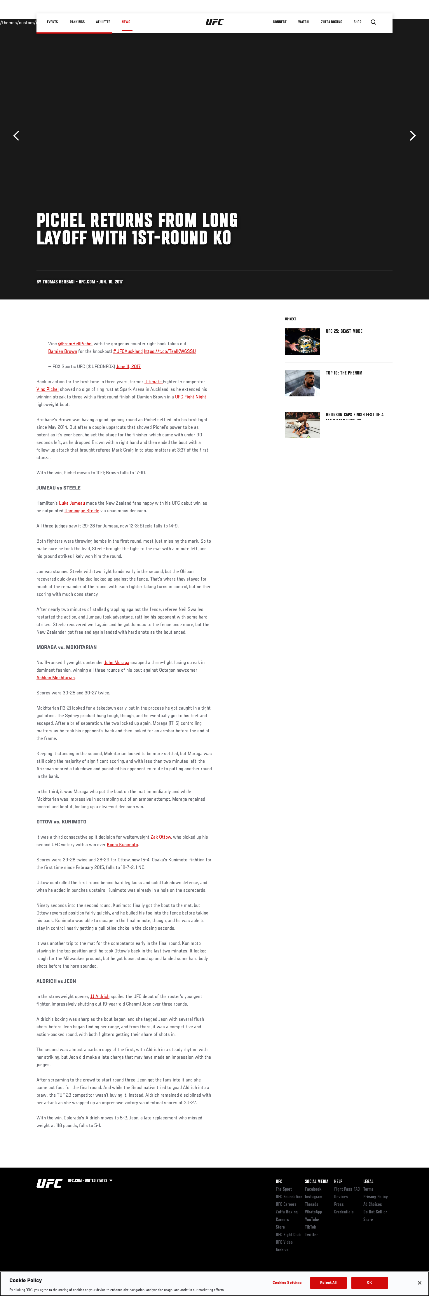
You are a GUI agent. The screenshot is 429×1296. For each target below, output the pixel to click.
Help (338, 1181)
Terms (368, 1189)
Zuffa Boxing (331, 22)
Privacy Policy (375, 1197)
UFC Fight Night (190, 397)
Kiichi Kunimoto (122, 845)
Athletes (103, 22)
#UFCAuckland (128, 351)
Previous (18, 136)
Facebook (313, 1189)
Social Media (316, 1181)
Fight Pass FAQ (347, 1189)
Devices (341, 1197)
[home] (215, 22)
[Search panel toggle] (373, 22)
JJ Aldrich (99, 996)
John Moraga (116, 663)
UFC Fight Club (288, 1235)
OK (369, 1283)
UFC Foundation (289, 1197)
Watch (303, 22)
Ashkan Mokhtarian (55, 678)
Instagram (313, 1197)
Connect (280, 22)
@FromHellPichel (75, 344)
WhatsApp (313, 1212)
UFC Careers (286, 1204)
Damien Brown (62, 351)
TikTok (310, 1227)
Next (411, 136)
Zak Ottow (161, 837)
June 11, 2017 (128, 367)
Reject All (328, 1283)
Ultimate (153, 382)
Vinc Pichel (47, 389)
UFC (279, 1181)
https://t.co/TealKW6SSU (170, 351)
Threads (311, 1204)
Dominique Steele (81, 511)
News (126, 22)
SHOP (357, 22)
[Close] (419, 1282)
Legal (368, 1181)
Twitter (311, 1235)
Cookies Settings (287, 1283)
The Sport (284, 1189)
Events (52, 22)
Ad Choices (372, 1204)
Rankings (77, 22)
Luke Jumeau (72, 503)
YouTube (312, 1219)
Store (280, 1227)
